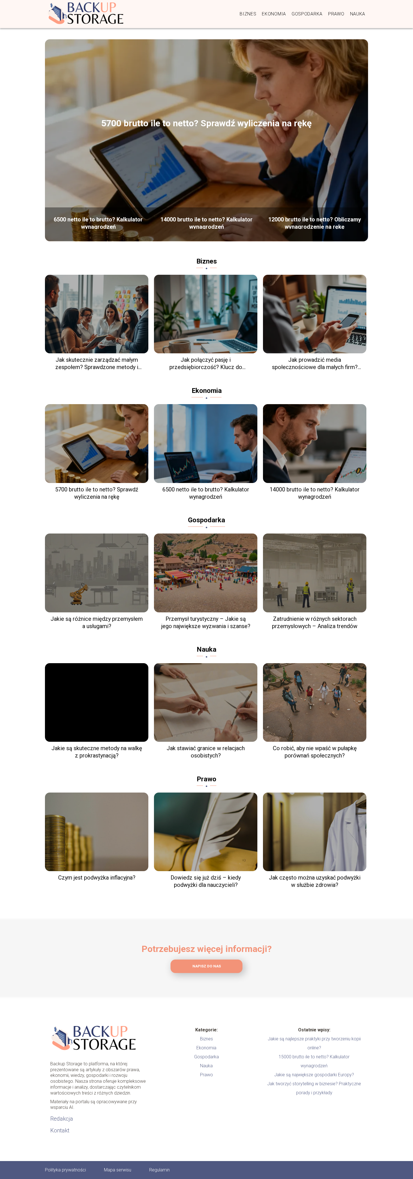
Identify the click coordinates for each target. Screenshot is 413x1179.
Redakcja (61, 1118)
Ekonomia (274, 14)
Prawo (336, 14)
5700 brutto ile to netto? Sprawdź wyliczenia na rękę (206, 123)
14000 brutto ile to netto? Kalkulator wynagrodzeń (206, 222)
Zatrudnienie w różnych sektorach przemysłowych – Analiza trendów (314, 622)
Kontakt (59, 1130)
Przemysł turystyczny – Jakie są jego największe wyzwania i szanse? (205, 622)
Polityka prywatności (65, 1170)
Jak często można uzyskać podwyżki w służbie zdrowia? (314, 881)
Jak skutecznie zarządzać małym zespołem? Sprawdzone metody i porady (96, 363)
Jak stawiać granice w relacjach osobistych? (206, 752)
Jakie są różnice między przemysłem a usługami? (97, 622)
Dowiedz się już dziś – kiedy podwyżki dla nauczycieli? (206, 881)
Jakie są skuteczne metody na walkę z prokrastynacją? (96, 752)
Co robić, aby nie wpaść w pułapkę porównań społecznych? (315, 752)
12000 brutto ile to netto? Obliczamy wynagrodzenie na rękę (314, 222)
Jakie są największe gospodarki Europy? (314, 1074)
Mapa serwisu (117, 1170)
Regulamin (159, 1170)
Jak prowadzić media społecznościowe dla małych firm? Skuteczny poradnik (315, 363)
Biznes (248, 14)
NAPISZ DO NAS (206, 966)
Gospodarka (307, 14)
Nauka (358, 14)
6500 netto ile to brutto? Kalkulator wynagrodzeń (98, 222)
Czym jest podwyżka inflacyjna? (96, 877)
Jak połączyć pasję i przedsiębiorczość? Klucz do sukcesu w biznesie (205, 363)
